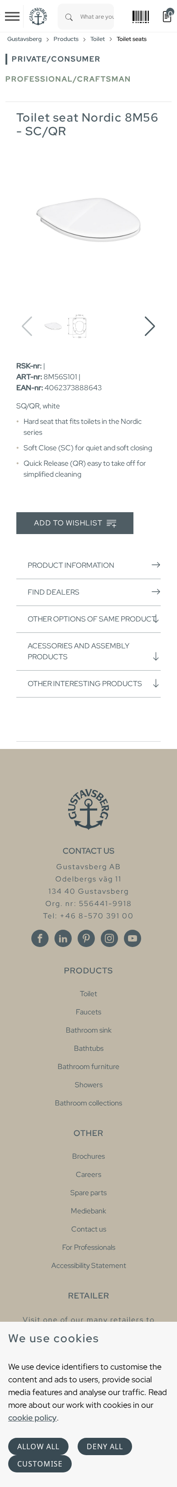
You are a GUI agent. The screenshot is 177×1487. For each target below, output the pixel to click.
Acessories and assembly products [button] (78, 651)
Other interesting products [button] (85, 683)
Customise (40, 1464)
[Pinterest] (86, 938)
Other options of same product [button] (92, 619)
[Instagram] (109, 938)
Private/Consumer (56, 59)
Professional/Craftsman (68, 79)
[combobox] (97, 16)
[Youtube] (132, 938)
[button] (150, 326)
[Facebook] (40, 938)
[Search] (69, 16)
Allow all (38, 1446)
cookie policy (32, 1417)
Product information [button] (71, 565)
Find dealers (53, 592)
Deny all (105, 1446)
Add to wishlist (69, 523)
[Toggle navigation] (12, 16)
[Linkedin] (63, 938)
